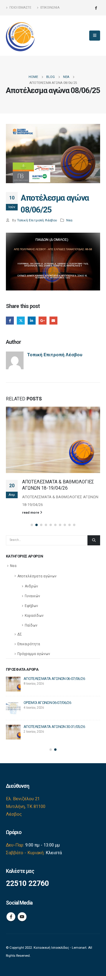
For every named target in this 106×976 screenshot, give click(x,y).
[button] (94, 36)
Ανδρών (31, 586)
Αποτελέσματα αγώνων (37, 576)
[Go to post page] (53, 440)
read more (31, 512)
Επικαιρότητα (28, 644)
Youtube (22, 916)
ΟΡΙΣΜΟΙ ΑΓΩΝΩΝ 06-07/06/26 (47, 702)
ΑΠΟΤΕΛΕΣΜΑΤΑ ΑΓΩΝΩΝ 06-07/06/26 (54, 678)
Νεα (69, 220)
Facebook (10, 321)
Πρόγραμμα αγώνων (33, 654)
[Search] (93, 540)
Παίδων (31, 625)
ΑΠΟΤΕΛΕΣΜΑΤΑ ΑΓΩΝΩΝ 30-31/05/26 (54, 726)
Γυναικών (32, 596)
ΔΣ (19, 634)
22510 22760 (27, 883)
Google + (43, 321)
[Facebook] (96, 8)
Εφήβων (31, 606)
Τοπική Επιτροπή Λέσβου (37, 220)
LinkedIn (32, 321)
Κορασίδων (34, 616)
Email (53, 321)
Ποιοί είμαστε (20, 7)
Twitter (21, 321)
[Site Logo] (20, 35)
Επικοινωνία (49, 7)
